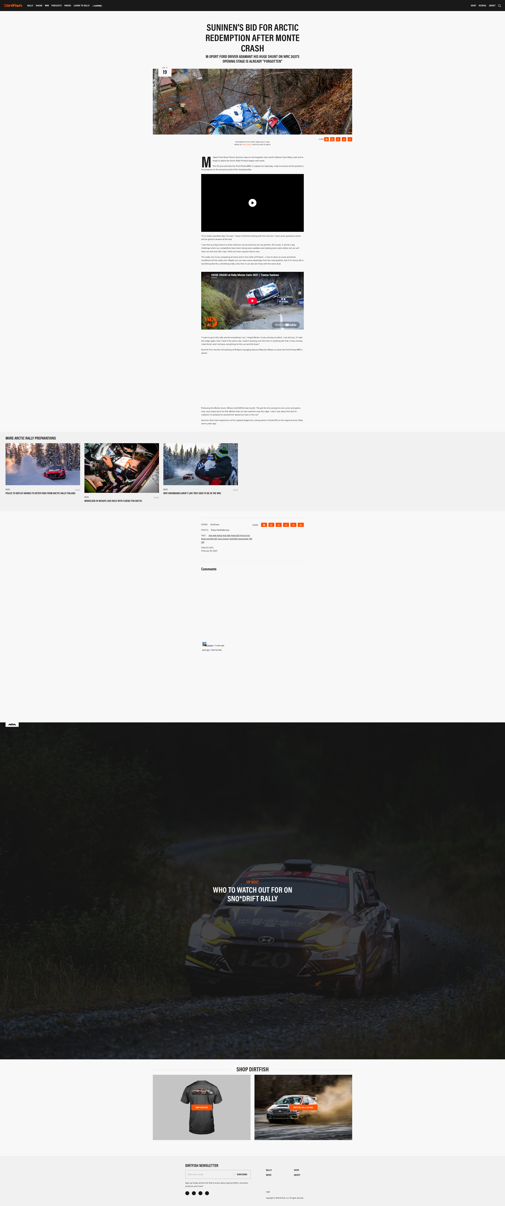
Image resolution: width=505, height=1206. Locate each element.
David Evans (247, 144)
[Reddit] (350, 139)
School (482, 5)
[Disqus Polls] (252, 605)
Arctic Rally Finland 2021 (231, 535)
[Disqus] (252, 674)
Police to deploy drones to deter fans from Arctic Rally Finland (40, 493)
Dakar (39, 5)
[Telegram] (344, 139)
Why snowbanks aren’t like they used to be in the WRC (192, 493)
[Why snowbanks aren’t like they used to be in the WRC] (200, 464)
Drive (268, 1174)
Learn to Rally (82, 5)
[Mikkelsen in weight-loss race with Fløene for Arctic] (121, 468)
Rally (30, 5)
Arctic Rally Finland (215, 535)
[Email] (301, 525)
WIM (47, 5)
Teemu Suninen (223, 538)
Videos (67, 5)
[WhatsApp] (338, 139)
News (8, 489)
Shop (473, 5)
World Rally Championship (239, 538)
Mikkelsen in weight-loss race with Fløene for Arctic (113, 501)
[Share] (326, 139)
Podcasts (56, 5)
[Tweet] (332, 139)
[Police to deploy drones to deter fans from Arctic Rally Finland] (43, 464)
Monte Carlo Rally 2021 (209, 538)
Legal (268, 1191)
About (492, 5)
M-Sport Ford (245, 535)
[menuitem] (30, 5)
